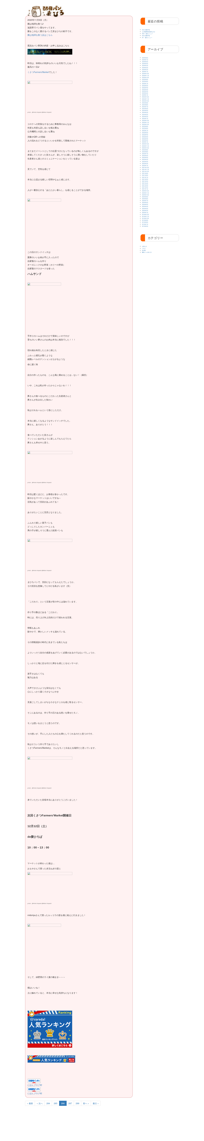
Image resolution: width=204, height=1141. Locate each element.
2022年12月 (145, 144)
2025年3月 (145, 91)
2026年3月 (145, 67)
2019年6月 (145, 226)
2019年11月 (145, 216)
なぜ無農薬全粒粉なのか (148, 32)
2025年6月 (145, 85)
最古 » (96, 1103)
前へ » (86, 1103)
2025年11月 (145, 75)
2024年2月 (145, 116)
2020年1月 (145, 212)
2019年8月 (145, 222)
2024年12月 (145, 97)
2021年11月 (145, 169)
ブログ (144, 248)
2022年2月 (145, 163)
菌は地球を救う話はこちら (40, 34)
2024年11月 (145, 99)
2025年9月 (145, 79)
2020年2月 (145, 210)
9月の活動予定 (146, 30)
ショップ (167, 8)
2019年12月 (145, 214)
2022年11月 (145, 146)
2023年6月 (145, 132)
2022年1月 (145, 165)
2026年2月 (145, 69)
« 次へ (40, 1103)
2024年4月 (145, 112)
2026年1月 (145, 71)
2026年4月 (145, 65)
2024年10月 (145, 101)
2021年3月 (145, 185)
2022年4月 (145, 159)
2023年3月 (145, 138)
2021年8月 (145, 175)
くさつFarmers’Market (38, 72)
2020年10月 (145, 195)
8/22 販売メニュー (147, 33)
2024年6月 (145, 108)
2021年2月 (145, 187)
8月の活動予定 (146, 35)
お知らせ (132, 8)
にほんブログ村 (34, 1084)
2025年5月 (145, 87)
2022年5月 (145, 157)
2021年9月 (145, 173)
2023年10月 (145, 124)
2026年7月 (145, 60)
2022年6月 (145, 155)
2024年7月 (145, 107)
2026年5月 (145, 63)
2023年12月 (145, 120)
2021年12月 (145, 167)
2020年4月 (145, 206)
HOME (73, 8)
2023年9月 (145, 126)
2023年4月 (145, 136)
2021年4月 (145, 183)
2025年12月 (145, 73)
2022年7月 (145, 153)
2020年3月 (145, 208)
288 (77, 1103)
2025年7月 (145, 83)
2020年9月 (145, 197)
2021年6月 (145, 179)
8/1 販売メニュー (147, 37)
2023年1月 (145, 142)
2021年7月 (145, 177)
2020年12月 (145, 191)
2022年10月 (145, 148)
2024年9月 (145, 103)
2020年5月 (145, 204)
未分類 (144, 250)
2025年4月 (145, 89)
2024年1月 (145, 118)
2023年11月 (145, 122)
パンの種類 (115, 8)
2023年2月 (145, 140)
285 (55, 1103)
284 (48, 1103)
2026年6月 (145, 61)
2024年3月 (145, 114)
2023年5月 (145, 134)
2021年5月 (145, 181)
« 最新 (30, 1103)
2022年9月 (145, 150)
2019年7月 (145, 224)
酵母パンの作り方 (149, 8)
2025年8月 (145, 81)
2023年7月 (145, 130)
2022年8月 (145, 152)
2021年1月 (145, 189)
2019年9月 (145, 220)
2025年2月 (145, 93)
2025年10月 (145, 77)
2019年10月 (145, 218)
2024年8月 (145, 105)
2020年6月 (145, 202)
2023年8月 (145, 128)
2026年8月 (145, 58)
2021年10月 (145, 171)
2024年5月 (145, 110)
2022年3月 (145, 161)
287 (70, 1103)
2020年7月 (145, 200)
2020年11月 (145, 193)
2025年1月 (145, 95)
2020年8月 (145, 199)
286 (63, 1103)
